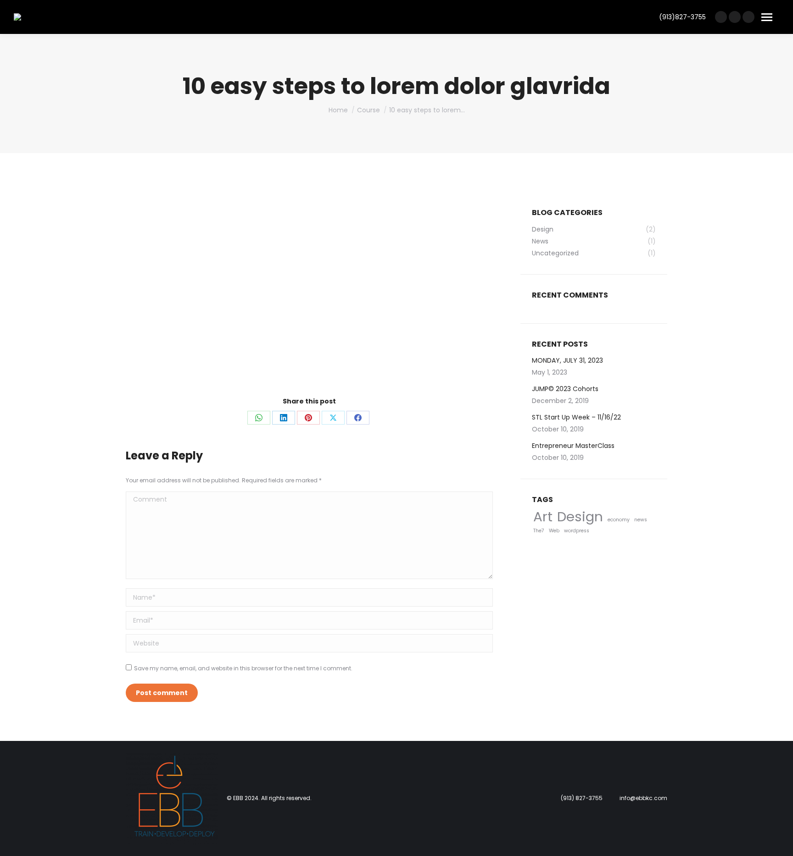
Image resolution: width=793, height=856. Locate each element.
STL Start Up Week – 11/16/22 (576, 417)
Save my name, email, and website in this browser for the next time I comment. (243, 668)
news (640, 519)
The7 (538, 530)
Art (543, 516)
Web (554, 530)
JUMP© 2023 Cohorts (565, 388)
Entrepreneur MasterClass (573, 445)
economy (619, 519)
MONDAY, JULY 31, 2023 (567, 360)
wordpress (576, 530)
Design (580, 516)
